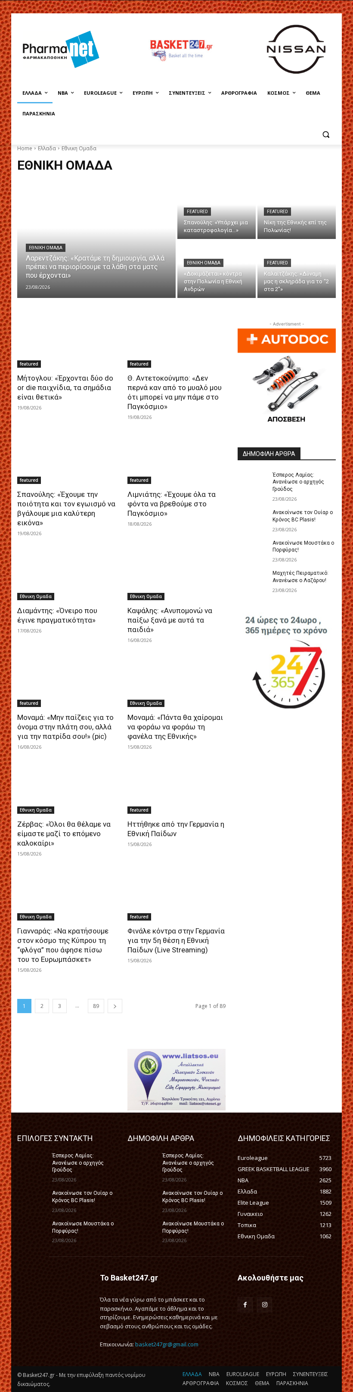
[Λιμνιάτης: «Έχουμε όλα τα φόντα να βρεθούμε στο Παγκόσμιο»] (176, 459)
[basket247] (180, 51)
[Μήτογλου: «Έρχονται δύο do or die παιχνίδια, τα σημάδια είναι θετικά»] (66, 343)
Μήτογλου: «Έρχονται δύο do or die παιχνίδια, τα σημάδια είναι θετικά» (65, 387)
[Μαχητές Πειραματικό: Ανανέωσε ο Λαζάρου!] (252, 580)
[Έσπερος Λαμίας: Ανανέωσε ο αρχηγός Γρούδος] (252, 481)
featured (197, 211)
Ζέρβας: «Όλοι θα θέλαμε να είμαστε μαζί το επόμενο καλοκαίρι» (64, 833)
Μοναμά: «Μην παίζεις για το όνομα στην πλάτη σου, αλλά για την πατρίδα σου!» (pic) (65, 727)
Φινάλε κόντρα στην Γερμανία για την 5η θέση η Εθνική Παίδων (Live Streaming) (176, 940)
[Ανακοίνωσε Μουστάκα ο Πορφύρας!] (252, 549)
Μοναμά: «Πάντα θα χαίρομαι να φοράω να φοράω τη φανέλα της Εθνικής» (175, 727)
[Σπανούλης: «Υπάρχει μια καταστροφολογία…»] (216, 210)
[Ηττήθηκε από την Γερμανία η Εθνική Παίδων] (176, 789)
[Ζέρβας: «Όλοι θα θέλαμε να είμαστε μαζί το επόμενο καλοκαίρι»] (66, 789)
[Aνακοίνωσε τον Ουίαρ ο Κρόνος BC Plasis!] (252, 519)
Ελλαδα (47, 148)
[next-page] (115, 1006)
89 (96, 1006)
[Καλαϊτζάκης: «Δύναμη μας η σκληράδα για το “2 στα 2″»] (296, 269)
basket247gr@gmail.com (166, 1344)
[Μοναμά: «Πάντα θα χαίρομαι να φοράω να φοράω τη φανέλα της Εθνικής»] (176, 682)
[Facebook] (245, 1304)
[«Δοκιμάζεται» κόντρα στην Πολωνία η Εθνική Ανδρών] (216, 269)
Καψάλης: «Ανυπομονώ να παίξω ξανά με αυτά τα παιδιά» (169, 620)
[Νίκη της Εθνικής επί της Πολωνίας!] (296, 210)
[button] (326, 134)
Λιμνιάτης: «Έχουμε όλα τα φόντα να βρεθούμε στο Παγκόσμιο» (171, 504)
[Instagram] (264, 1304)
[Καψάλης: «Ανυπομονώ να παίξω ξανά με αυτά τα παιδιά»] (176, 575)
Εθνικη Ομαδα (45, 247)
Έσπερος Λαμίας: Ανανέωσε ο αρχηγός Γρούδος (298, 482)
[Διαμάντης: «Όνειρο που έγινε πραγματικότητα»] (66, 575)
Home (24, 148)
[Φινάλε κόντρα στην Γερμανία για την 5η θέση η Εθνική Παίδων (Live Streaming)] (176, 896)
